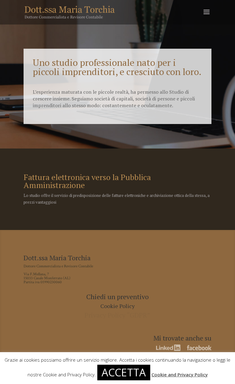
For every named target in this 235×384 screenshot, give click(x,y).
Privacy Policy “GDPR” (117, 315)
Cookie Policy (117, 306)
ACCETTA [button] (124, 372)
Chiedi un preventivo (117, 296)
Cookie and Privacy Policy (179, 374)
